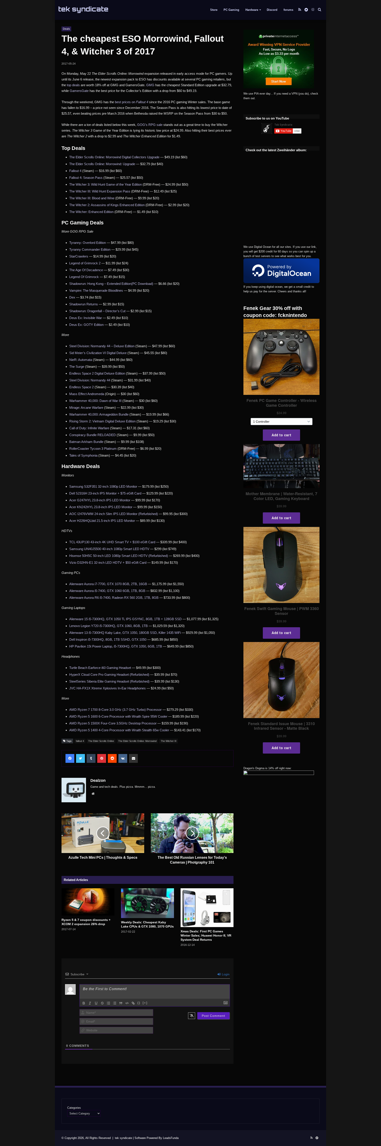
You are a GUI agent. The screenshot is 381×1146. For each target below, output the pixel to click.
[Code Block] (127, 1003)
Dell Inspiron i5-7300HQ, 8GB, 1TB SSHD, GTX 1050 (107, 639)
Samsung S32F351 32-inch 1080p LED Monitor (103, 486)
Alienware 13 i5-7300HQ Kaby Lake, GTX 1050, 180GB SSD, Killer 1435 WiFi (125, 633)
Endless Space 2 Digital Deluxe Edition (97, 373)
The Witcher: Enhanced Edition (91, 212)
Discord (272, 9)
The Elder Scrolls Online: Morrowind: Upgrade (102, 164)
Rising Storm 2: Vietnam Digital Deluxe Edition (102, 421)
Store (213, 9)
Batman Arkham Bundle (86, 442)
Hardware (251, 9)
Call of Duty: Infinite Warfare (89, 428)
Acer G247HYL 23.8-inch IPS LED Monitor (99, 500)
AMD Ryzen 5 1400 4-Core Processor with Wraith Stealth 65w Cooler (119, 730)
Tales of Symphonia (83, 455)
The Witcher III (168, 741)
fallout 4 (80, 741)
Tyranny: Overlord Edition (87, 243)
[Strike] (102, 1003)
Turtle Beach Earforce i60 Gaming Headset (100, 668)
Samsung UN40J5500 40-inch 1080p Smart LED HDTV (109, 549)
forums (288, 9)
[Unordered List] (115, 1003)
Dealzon (98, 780)
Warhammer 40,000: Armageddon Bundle (99, 414)
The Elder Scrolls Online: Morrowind (137, 741)
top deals (73, 85)
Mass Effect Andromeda (86, 394)
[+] (145, 1002)
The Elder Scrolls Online (101, 741)
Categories (74, 1107)
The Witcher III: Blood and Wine (91, 198)
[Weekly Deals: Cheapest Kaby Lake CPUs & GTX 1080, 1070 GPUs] (147, 903)
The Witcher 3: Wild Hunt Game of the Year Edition (105, 184)
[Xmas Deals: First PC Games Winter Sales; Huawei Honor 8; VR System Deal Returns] (207, 907)
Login (225, 974)
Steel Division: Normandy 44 (89, 380)
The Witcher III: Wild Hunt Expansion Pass (99, 191)
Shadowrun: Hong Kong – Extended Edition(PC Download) (111, 284)
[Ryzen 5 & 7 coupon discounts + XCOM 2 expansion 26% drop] (88, 902)
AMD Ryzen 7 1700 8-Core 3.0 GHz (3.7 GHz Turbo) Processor (115, 709)
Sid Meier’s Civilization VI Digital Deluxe (98, 353)
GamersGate (79, 91)
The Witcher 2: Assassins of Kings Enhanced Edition (107, 205)
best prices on (131, 102)
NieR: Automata (80, 360)
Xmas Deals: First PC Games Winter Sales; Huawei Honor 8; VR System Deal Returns (206, 935)
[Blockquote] (121, 1003)
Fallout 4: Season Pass (86, 177)
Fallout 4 (75, 171)
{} (138, 1002)
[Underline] (96, 1003)
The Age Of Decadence (86, 270)
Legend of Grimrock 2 (85, 263)
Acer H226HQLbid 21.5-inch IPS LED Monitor (102, 521)
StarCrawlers (78, 256)
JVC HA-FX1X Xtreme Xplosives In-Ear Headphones (107, 688)
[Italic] (90, 1003)
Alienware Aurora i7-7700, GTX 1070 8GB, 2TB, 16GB (108, 584)
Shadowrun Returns (83, 304)
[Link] (133, 1003)
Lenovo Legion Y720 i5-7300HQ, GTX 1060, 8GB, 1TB (108, 626)
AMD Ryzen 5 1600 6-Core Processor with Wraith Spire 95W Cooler (118, 716)
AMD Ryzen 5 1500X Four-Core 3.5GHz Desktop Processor (113, 723)
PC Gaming (231, 9)
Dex (72, 297)
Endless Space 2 (81, 387)
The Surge (76, 366)
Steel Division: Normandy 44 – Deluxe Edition (101, 346)
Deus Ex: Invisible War (85, 318)
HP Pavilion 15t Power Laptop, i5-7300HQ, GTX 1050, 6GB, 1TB (115, 646)
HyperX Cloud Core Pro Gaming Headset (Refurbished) (109, 674)
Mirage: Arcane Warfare (86, 407)
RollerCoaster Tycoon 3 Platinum (93, 448)
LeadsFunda (171, 1138)
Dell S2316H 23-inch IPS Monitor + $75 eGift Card (105, 493)
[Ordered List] (108, 1003)
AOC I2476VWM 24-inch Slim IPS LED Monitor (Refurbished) (113, 514)
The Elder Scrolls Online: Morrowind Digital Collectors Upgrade (114, 157)
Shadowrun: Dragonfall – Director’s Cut (97, 311)
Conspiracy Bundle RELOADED (92, 435)
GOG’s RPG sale (149, 125)
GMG (150, 85)
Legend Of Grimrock (84, 277)
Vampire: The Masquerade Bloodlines (96, 290)
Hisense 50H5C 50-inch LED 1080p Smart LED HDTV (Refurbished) (118, 556)
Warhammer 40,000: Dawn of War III (95, 401)
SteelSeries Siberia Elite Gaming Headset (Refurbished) (109, 681)
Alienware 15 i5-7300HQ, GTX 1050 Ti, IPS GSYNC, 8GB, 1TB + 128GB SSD (125, 619)
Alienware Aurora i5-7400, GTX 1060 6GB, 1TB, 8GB (107, 591)
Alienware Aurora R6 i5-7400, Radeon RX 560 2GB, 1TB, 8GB (114, 597)
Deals (66, 28)
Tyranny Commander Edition (89, 249)
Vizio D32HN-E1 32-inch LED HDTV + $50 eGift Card (107, 562)
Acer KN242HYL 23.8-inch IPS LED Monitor (100, 507)
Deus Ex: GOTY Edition (86, 325)
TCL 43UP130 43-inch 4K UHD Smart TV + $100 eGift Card (112, 542)
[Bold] (84, 1003)
